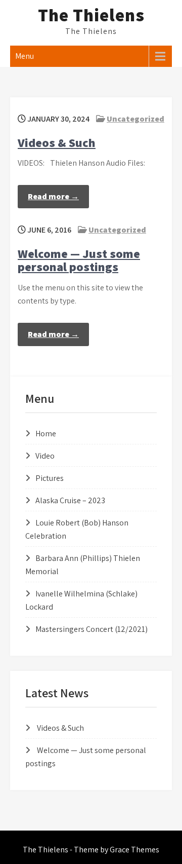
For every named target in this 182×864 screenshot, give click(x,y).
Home (45, 433)
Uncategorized (135, 119)
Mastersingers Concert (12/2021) (91, 629)
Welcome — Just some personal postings (79, 260)
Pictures (49, 478)
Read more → (53, 196)
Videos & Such (57, 142)
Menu (24, 56)
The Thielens (91, 14)
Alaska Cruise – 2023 (70, 500)
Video (45, 455)
